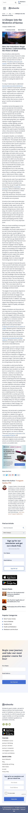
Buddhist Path (11, 26)
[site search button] (16, 3)
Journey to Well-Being (7, 743)
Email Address (8, 560)
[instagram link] (6, 724)
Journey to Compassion (8, 748)
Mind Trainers (5, 766)
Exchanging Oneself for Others (16, 606)
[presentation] (15, 793)
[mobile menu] (4, 8)
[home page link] (14, 8)
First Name (7, 553)
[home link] (14, 704)
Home (3, 13)
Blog (10, 13)
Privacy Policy (5, 771)
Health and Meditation (10, 627)
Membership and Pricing (8, 764)
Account (4, 769)
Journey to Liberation (7, 745)
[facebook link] (3, 724)
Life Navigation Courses (8, 750)
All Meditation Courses (7, 740)
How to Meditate (8, 621)
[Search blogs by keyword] (23, 528)
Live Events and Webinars (8, 753)
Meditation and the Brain (11, 629)
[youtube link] (9, 724)
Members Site (21, 2)
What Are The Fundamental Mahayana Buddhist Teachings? (15, 594)
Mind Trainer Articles (10, 619)
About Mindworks (6, 759)
